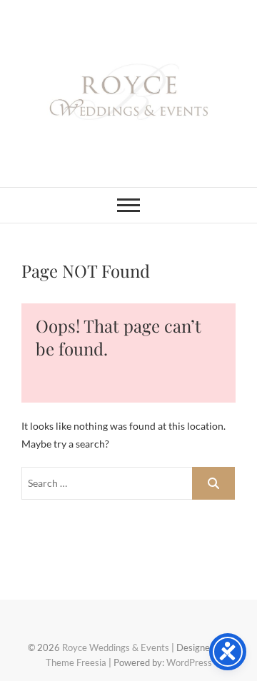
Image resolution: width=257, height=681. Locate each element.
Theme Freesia (76, 662)
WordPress (189, 662)
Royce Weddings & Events (115, 647)
